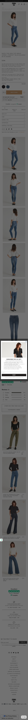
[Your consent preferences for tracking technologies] (1, 540)
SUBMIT (14, 375)
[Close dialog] (26, 342)
